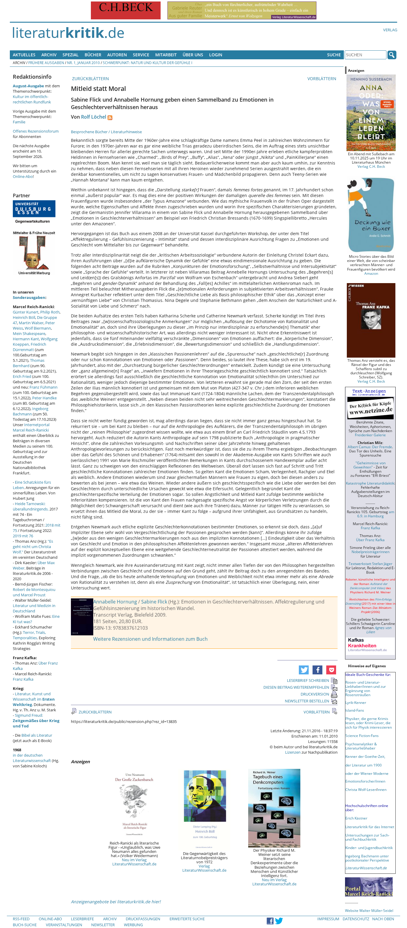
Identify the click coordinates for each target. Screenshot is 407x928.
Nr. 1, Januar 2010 (83, 62)
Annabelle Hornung (115, 601)
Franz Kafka (23, 679)
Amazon (371, 273)
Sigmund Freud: (36, 721)
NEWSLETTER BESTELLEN (307, 701)
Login (215, 55)
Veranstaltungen (64, 924)
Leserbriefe (82, 918)
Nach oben (383, 918)
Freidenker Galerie (370, 434)
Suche (334, 55)
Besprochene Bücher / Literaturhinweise (106, 131)
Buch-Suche (25, 924)
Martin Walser (31, 322)
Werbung (133, 924)
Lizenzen (293, 752)
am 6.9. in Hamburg (375, 513)
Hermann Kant (26, 339)
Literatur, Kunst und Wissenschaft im (34, 699)
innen (381, 789)
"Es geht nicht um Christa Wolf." (33, 547)
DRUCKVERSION (315, 694)
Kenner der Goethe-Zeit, (365, 756)
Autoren (117, 55)
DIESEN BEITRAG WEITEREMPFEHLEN (296, 687)
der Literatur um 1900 (363, 765)
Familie (19, 122)
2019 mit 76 (23, 536)
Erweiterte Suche (187, 918)
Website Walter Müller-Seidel (369, 910)
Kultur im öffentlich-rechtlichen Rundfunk (32, 99)
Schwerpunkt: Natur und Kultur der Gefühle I (147, 62)
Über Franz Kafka (370, 539)
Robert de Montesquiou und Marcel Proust (34, 592)
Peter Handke (44, 398)
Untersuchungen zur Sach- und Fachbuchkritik (367, 837)
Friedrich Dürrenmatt (29, 347)
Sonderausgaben (29, 297)
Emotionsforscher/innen (365, 781)
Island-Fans (354, 710)
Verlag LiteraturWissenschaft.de (204, 868)
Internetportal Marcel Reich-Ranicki (31, 427)
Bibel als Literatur (36, 735)
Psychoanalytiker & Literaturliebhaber (361, 745)
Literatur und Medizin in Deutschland (34, 608)
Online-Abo (23, 176)
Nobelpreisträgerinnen (370, 551)
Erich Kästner (356, 818)
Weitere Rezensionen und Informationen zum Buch (150, 639)
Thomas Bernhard (28, 363)
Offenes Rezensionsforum (36, 131)
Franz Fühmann (43, 387)
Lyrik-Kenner (355, 702)
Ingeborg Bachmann (30, 411)
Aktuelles (24, 55)
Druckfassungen (143, 918)
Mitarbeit (166, 55)
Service (141, 55)
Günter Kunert (25, 312)
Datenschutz (356, 918)
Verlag (390, 29)
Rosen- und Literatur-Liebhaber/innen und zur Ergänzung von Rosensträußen (365, 688)
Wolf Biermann (38, 328)
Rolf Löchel (93, 117)
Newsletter (103, 924)
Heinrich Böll (24, 317)
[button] (304, 669)
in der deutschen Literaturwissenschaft (32, 757)
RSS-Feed (21, 918)
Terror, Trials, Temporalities (29, 635)
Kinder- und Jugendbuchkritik (369, 847)
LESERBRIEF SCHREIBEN (308, 680)
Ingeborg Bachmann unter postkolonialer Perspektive (367, 857)
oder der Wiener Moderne (367, 773)
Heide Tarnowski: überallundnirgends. (31, 506)
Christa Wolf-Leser (360, 789)
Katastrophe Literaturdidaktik (370, 483)
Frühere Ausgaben (46, 62)
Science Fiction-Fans (362, 735)
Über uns (193, 55)
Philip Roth (50, 312)
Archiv (49, 55)
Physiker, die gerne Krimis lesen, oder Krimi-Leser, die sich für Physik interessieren (368, 722)
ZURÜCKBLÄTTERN (90, 78)
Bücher (93, 55)
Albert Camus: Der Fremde (370, 446)
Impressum (328, 918)
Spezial (71, 55)
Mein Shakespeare (29, 333)
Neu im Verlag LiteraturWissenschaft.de (134, 862)
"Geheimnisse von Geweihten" (369, 464)
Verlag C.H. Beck (371, 166)
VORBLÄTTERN (322, 78)
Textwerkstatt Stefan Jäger (370, 563)
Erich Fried (22, 376)
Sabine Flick (154, 601)
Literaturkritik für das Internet (369, 826)
